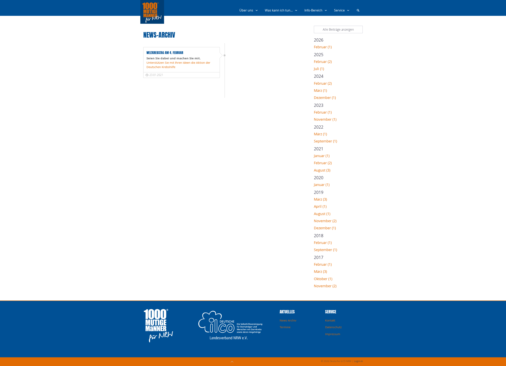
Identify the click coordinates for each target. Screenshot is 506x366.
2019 (318, 192)
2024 (318, 76)
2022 (318, 127)
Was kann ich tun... (279, 10)
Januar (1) (321, 156)
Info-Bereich (313, 10)
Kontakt (330, 320)
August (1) (322, 213)
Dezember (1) (325, 97)
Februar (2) (323, 61)
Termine (285, 327)
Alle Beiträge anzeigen (338, 29)
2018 (318, 235)
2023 (318, 105)
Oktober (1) (323, 279)
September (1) (325, 141)
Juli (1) (319, 68)
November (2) (325, 221)
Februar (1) (323, 47)
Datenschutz (333, 327)
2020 (318, 177)
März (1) (320, 90)
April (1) (320, 206)
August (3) (322, 170)
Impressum (332, 334)
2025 (318, 54)
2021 (318, 149)
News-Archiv (288, 320)
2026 (318, 40)
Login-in (358, 361)
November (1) (325, 119)
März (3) (320, 199)
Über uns (246, 10)
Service (339, 10)
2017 (318, 257)
